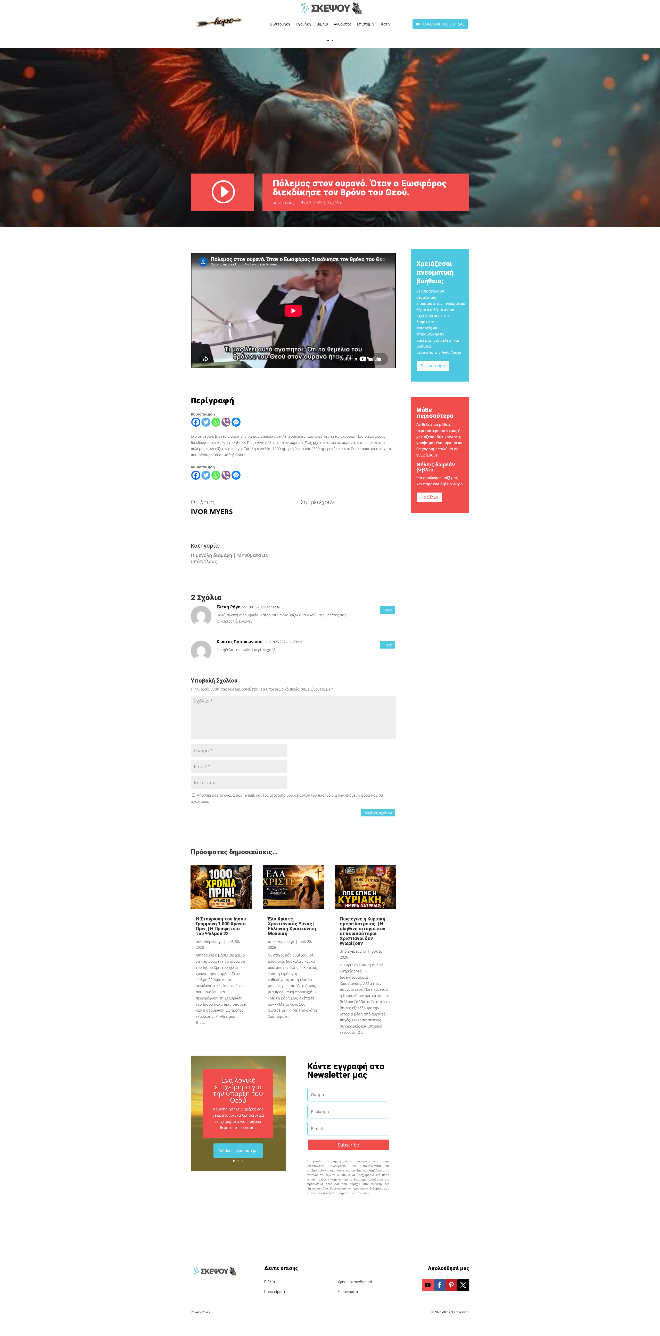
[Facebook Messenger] (236, 422)
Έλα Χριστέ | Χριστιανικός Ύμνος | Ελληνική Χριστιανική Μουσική (292, 926)
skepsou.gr (287, 202)
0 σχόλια (334, 202)
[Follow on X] (463, 1285)
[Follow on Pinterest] (451, 1285)
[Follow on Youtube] (428, 1285)
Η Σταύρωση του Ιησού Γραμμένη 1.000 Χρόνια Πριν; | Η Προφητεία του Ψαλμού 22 (221, 926)
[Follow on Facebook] (440, 1285)
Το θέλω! (429, 497)
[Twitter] (205, 422)
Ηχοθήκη (303, 24)
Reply (387, 610)
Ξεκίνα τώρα (433, 366)
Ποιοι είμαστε (275, 1292)
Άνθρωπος (342, 24)
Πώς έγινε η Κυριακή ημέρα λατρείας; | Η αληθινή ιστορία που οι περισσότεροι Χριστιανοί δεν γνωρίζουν (362, 931)
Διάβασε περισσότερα (238, 1150)
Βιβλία (322, 24)
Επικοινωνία (348, 1292)
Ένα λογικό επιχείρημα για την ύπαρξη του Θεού (238, 1090)
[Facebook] (195, 422)
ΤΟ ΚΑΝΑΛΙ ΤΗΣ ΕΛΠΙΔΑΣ (443, 24)
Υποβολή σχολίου (378, 812)
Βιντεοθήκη (280, 24)
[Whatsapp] (215, 422)
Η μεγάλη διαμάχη (211, 555)
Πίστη (385, 24)
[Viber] (225, 422)
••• (327, 40)
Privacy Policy (200, 1312)
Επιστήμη (365, 24)
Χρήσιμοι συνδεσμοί (355, 1282)
